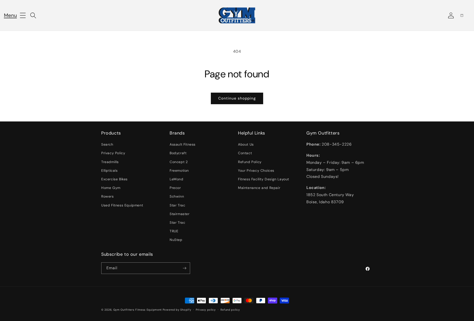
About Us (246, 144)
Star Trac (177, 205)
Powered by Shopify (177, 309)
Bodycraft (178, 153)
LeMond (176, 179)
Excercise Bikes (114, 179)
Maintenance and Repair (259, 188)
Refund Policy (250, 162)
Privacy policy (206, 309)
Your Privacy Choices (256, 170)
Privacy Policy (113, 153)
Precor (175, 188)
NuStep (176, 239)
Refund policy (230, 309)
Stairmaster (180, 214)
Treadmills (110, 162)
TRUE (174, 231)
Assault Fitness (183, 144)
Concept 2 (179, 162)
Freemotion (179, 170)
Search (107, 144)
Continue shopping (237, 98)
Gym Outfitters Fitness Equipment (137, 309)
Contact (245, 153)
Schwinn (177, 196)
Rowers (107, 196)
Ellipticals (109, 170)
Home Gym (110, 188)
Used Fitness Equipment (122, 205)
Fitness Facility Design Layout (263, 179)
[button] (10, 15)
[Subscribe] (184, 268)
